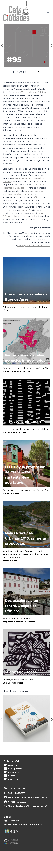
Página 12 (25, 210)
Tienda (13, 821)
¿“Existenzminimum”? (25, 421)
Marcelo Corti (10, 561)
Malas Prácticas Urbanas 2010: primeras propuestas (26, 538)
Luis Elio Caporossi (13, 683)
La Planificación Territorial (18, 92)
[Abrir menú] (47, 12)
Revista (11, 776)
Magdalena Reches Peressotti (19, 622)
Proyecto (12, 765)
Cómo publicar (15, 769)
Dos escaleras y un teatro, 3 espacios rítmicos (21, 605)
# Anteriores (14, 779)
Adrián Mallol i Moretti (14, 432)
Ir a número (19, 72)
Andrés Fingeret (11, 493)
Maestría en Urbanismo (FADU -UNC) (25, 824)
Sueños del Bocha (21, 672)
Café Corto (13, 772)
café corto (38, 197)
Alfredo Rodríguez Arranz (16, 371)
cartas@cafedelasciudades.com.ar (33, 245)
